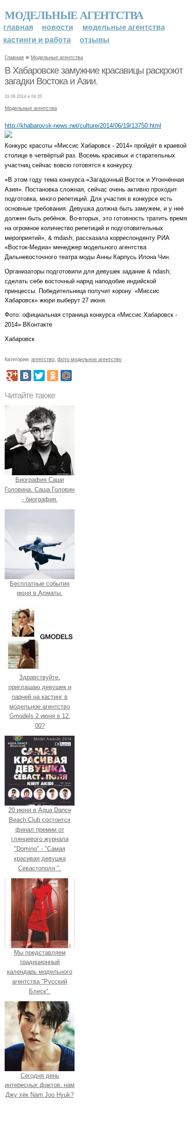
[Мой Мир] (66, 375)
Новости (57, 27)
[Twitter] (39, 375)
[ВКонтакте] (25, 375)
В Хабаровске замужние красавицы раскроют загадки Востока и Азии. (94, 76)
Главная (18, 27)
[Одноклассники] (52, 375)
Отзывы (95, 40)
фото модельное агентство (89, 359)
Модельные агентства (74, 15)
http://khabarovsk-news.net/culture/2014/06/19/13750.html (83, 125)
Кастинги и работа (37, 40)
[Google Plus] (12, 375)
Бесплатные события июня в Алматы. (39, 588)
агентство (43, 359)
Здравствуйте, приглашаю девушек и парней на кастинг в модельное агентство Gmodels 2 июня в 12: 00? (39, 701)
